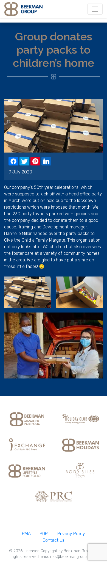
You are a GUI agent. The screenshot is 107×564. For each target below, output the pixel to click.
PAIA (26, 533)
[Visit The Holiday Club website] (80, 418)
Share (13, 161)
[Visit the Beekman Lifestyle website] (27, 470)
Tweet (24, 161)
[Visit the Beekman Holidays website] (80, 444)
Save (35, 161)
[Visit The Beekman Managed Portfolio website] (27, 418)
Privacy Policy (71, 533)
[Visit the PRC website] (53, 496)
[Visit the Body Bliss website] (80, 470)
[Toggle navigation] (95, 9)
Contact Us (53, 540)
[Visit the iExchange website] (27, 444)
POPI (44, 533)
